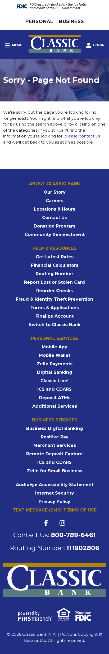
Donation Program (54, 226)
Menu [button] (16, 45)
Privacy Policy (54, 501)
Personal (39, 21)
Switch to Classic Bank (54, 324)
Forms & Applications (54, 307)
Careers (54, 200)
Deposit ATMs (54, 397)
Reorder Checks (54, 290)
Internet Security (54, 493)
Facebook (46, 523)
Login (98, 45)
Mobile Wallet (54, 355)
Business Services (54, 419)
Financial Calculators (54, 265)
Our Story (55, 192)
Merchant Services (54, 445)
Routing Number (54, 273)
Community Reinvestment (55, 234)
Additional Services (54, 406)
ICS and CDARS (54, 389)
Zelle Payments (54, 363)
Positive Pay (55, 436)
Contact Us (54, 217)
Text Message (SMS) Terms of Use (55, 510)
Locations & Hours (54, 209)
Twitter (54, 523)
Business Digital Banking (54, 428)
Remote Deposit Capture (54, 453)
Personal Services (54, 338)
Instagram (62, 523)
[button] (95, 46)
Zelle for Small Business (54, 470)
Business (71, 21)
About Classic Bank (54, 183)
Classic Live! (54, 380)
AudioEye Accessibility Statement (54, 484)
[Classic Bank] (55, 43)
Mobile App (54, 346)
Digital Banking (54, 372)
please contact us (82, 136)
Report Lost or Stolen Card (54, 282)
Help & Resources (55, 248)
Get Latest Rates (55, 256)
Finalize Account (54, 316)
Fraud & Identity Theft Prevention (54, 299)
